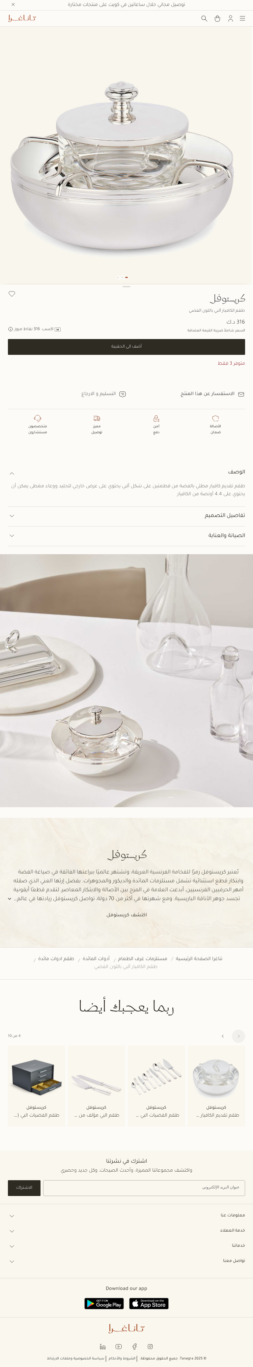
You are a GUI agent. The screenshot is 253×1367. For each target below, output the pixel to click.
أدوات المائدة (96, 959)
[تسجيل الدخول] (231, 18)
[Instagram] (150, 1346)
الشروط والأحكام (122, 1359)
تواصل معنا (234, 1261)
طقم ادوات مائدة (56, 959)
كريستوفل (227, 297)
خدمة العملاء (232, 1231)
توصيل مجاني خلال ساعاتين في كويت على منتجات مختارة (126, 5)
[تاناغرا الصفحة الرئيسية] (22, 18)
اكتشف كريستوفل (126, 915)
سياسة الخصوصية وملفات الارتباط (75, 1359)
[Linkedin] (103, 1346)
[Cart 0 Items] (217, 18)
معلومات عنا (233, 1215)
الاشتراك (24, 1188)
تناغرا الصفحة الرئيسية (199, 959)
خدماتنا (238, 1246)
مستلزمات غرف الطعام (142, 959)
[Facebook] (134, 1346)
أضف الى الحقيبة (126, 347)
